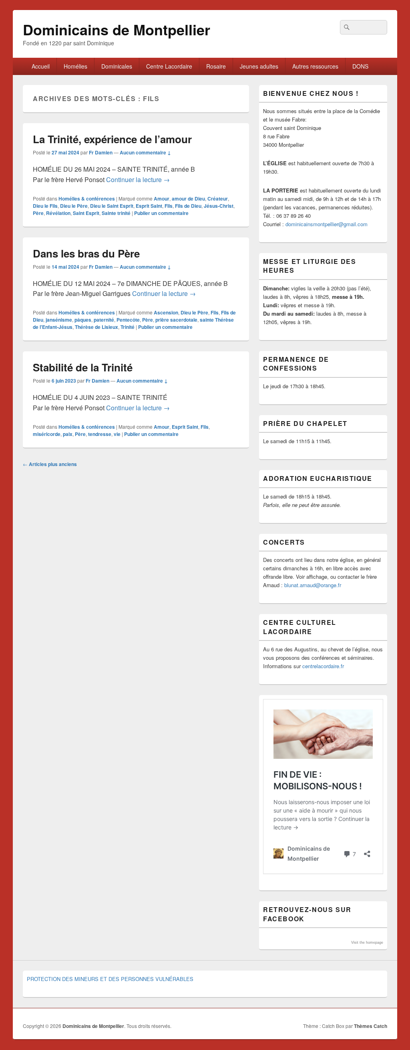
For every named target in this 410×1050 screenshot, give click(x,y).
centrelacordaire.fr (323, 666)
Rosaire (216, 66)
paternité (104, 319)
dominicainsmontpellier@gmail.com (326, 224)
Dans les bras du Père (86, 253)
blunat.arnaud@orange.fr (312, 585)
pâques (82, 319)
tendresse (99, 434)
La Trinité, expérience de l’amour (112, 139)
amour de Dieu (188, 198)
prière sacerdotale (176, 319)
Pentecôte (128, 319)
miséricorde (46, 434)
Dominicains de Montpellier (116, 29)
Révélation (58, 213)
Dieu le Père (74, 205)
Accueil (41, 66)
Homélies (75, 66)
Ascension (166, 312)
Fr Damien (101, 152)
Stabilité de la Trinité (83, 367)
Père (38, 213)
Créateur (217, 198)
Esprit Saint (149, 205)
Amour (161, 198)
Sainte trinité (116, 213)
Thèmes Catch (370, 1026)
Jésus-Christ (218, 205)
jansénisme (59, 319)
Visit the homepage (367, 943)
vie (117, 434)
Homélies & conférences (86, 198)
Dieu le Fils (45, 205)
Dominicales (116, 66)
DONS (360, 66)
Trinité (128, 326)
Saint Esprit (86, 213)
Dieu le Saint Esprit (111, 205)
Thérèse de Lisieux (96, 326)
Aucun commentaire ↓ (145, 152)
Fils (169, 205)
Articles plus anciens (50, 464)
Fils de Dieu (188, 205)
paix (67, 434)
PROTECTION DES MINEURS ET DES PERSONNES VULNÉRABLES (110, 979)
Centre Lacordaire (169, 66)
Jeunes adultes (259, 66)
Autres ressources (315, 66)
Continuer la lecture (138, 179)
